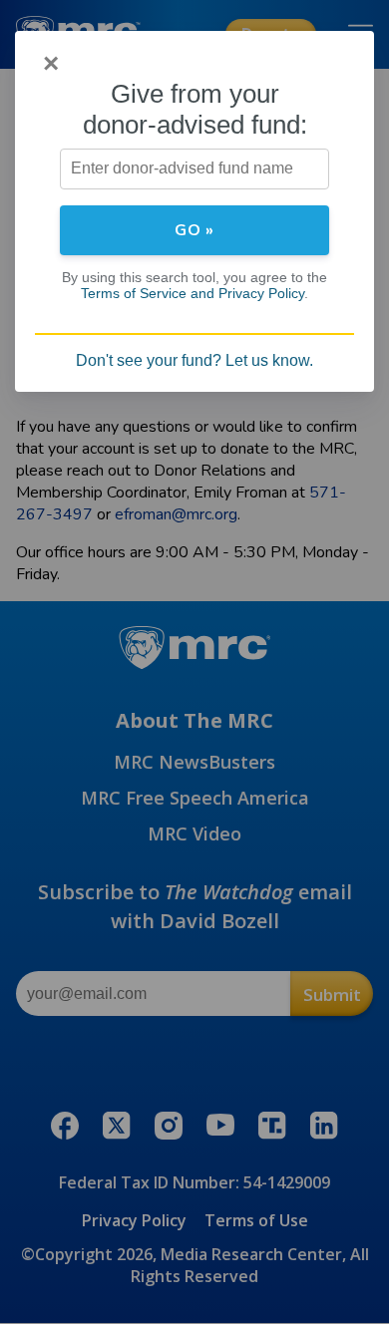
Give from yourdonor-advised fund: (195, 109)
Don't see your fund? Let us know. (194, 360)
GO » (194, 230)
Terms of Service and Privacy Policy (192, 293)
